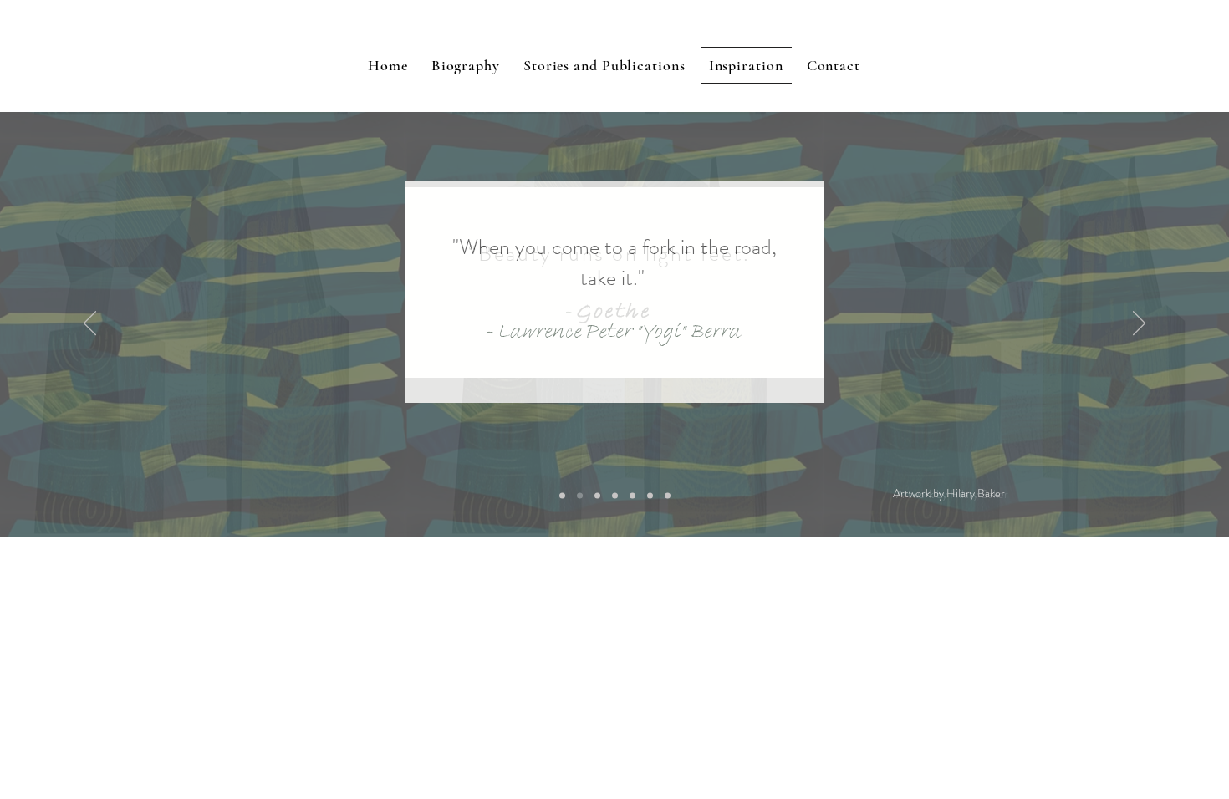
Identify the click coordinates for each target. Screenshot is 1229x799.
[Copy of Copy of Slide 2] (650, 496)
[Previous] (90, 324)
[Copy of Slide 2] (562, 496)
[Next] (1139, 324)
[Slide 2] (615, 496)
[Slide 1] (632, 496)
